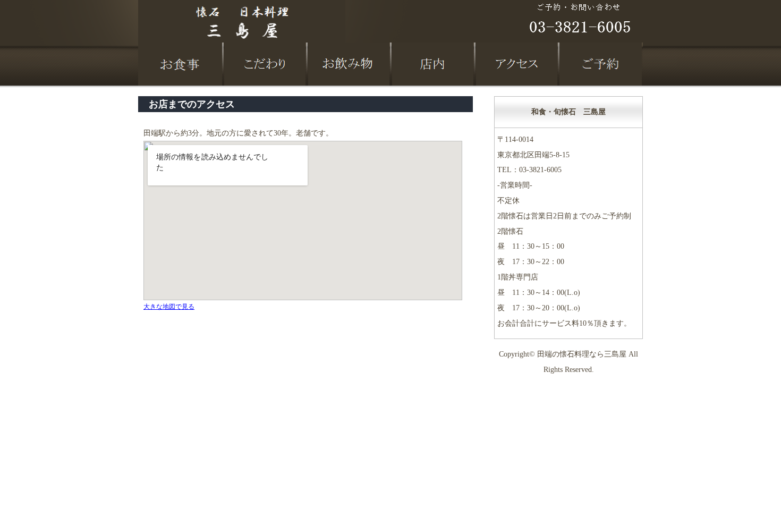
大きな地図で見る (168, 306)
